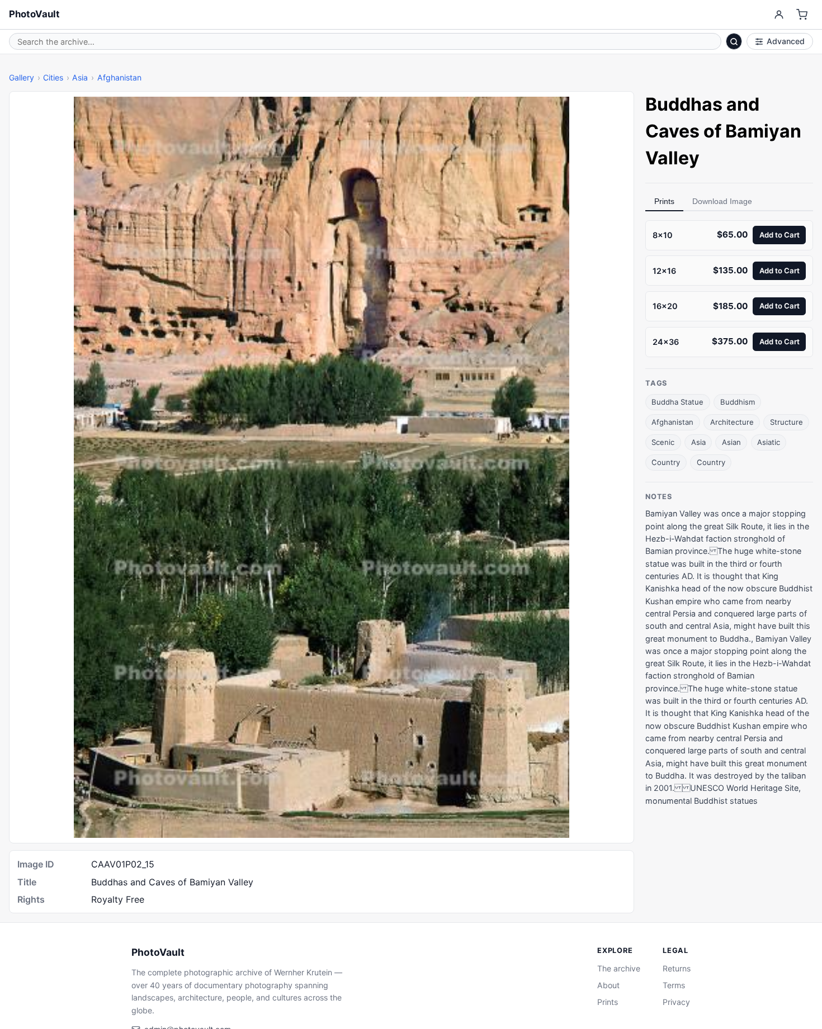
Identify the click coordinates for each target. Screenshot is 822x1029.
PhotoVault (34, 14)
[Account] (779, 15)
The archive (618, 968)
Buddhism (737, 401)
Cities (53, 77)
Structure (786, 422)
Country (665, 462)
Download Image (722, 201)
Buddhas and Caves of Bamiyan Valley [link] (723, 131)
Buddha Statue (677, 401)
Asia (80, 77)
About (608, 985)
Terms (674, 985)
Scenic (662, 442)
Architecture (732, 422)
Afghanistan (119, 77)
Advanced (786, 41)
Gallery (21, 77)
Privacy (676, 1002)
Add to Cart (779, 234)
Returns (677, 968)
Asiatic (768, 442)
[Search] (734, 41)
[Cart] (802, 15)
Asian (731, 442)
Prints (664, 201)
